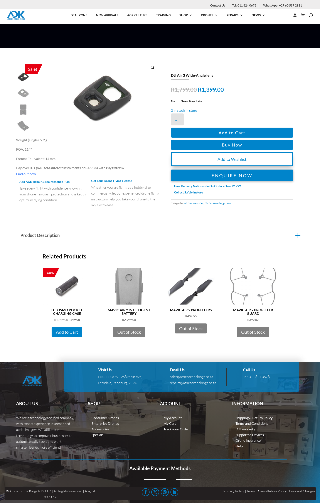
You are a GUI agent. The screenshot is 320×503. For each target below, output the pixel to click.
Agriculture (137, 15)
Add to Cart (232, 132)
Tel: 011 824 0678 (244, 5)
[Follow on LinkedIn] (174, 492)
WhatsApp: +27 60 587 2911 (282, 5)
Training (163, 15)
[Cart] (305, 15)
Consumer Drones (105, 418)
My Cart (169, 423)
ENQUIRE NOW (232, 175)
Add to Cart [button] (67, 332)
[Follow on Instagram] (165, 492)
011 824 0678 (259, 377)
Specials (97, 435)
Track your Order (176, 429)
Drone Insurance (248, 440)
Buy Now (232, 144)
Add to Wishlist (231, 159)
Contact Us (217, 5)
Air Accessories (213, 203)
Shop (183, 15)
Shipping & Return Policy (254, 418)
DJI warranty (245, 429)
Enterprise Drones (105, 423)
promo (227, 203)
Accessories (100, 429)
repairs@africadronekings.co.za (193, 383)
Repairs (232, 15)
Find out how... (27, 174)
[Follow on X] (155, 492)
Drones (207, 15)
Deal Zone (79, 15)
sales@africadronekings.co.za (191, 377)
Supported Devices (250, 435)
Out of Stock (129, 332)
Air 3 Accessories (194, 203)
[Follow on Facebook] (146, 492)
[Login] (286, 15)
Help (239, 446)
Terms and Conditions (252, 423)
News (256, 15)
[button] (153, 68)
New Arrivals (107, 15)
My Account (172, 418)
